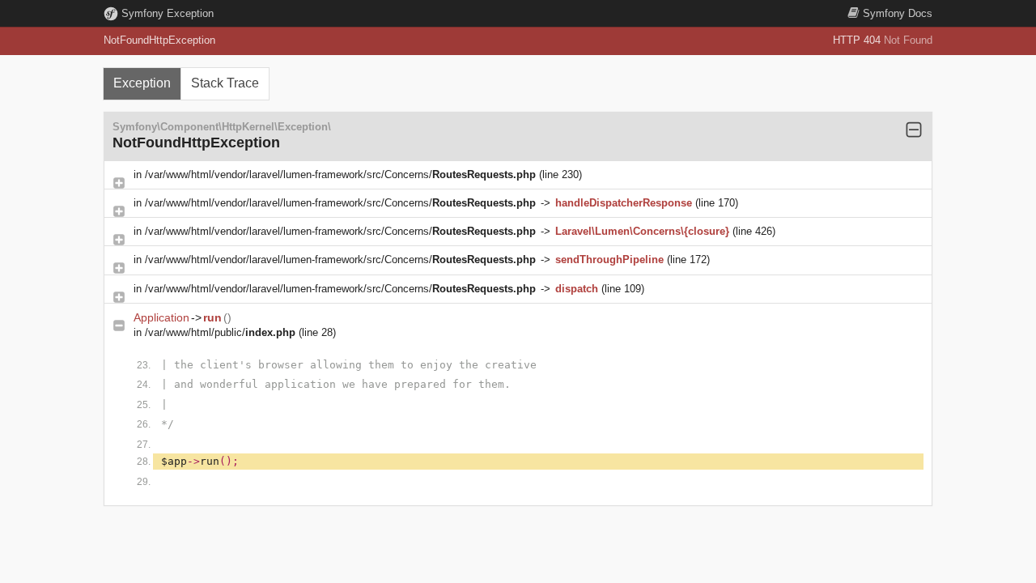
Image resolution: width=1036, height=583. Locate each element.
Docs (897, 13)
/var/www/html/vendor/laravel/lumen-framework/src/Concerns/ (340, 174)
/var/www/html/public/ (220, 332)
